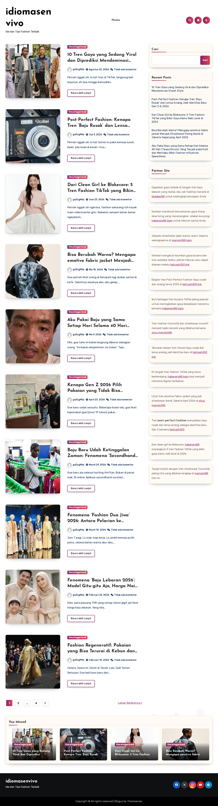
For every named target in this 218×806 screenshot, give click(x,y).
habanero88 (192, 444)
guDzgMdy (78, 69)
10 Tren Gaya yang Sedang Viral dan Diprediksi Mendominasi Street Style (101, 60)
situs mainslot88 (162, 332)
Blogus (119, 801)
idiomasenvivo (21, 781)
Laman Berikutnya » (130, 702)
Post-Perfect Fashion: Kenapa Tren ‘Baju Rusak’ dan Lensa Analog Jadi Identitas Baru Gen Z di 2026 (179, 103)
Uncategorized (77, 46)
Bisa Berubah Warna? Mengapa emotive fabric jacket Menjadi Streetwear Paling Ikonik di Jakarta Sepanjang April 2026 (180, 134)
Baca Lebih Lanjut (81, 93)
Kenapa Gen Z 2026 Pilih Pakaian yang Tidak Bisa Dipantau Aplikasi (94, 391)
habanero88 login (162, 220)
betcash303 (177, 429)
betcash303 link (179, 264)
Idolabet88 (158, 196)
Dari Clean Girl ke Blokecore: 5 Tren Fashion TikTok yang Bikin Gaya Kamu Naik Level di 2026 (101, 191)
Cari (155, 49)
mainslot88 (201, 473)
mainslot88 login (182, 240)
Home (116, 20)
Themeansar (134, 801)
